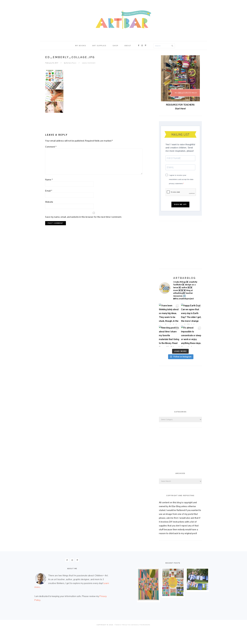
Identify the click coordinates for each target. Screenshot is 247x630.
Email (48, 190)
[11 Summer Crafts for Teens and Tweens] (173, 595)
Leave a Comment (88, 63)
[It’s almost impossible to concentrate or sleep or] (191, 336)
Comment (51, 146)
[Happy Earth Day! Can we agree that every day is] (191, 314)
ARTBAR (123, 19)
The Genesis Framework (138, 625)
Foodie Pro (120, 625)
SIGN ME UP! (180, 204)
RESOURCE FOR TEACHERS (180, 104)
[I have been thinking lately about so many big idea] (169, 314)
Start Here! (180, 108)
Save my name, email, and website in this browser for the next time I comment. (83, 217)
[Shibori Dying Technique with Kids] (197, 589)
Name (49, 179)
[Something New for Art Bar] (148, 599)
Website (49, 202)
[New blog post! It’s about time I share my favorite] (169, 336)
